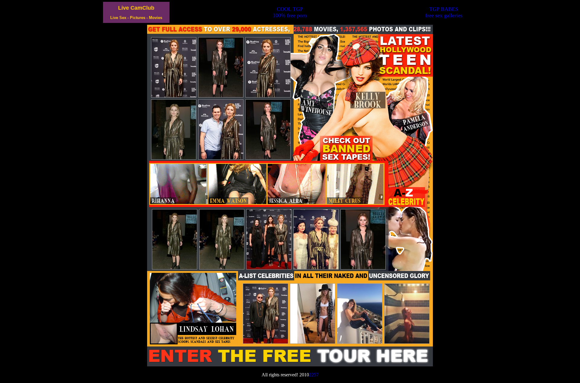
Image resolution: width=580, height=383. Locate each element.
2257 (314, 374)
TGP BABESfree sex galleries (443, 12)
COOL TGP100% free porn (290, 12)
